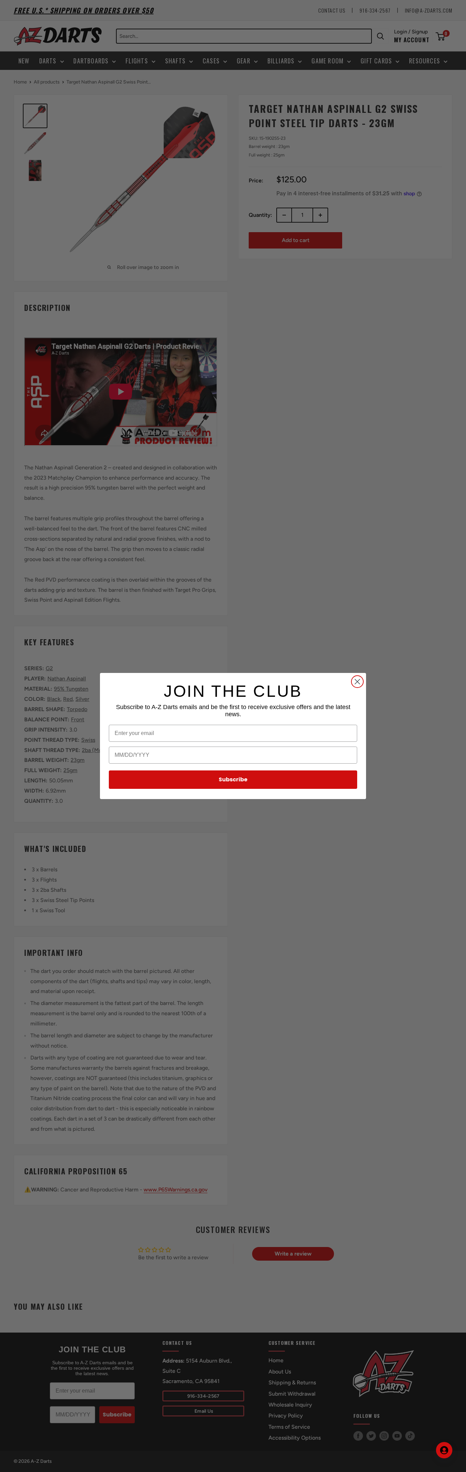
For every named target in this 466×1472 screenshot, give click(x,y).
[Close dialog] (357, 682)
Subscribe (233, 779)
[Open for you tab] (444, 1450)
